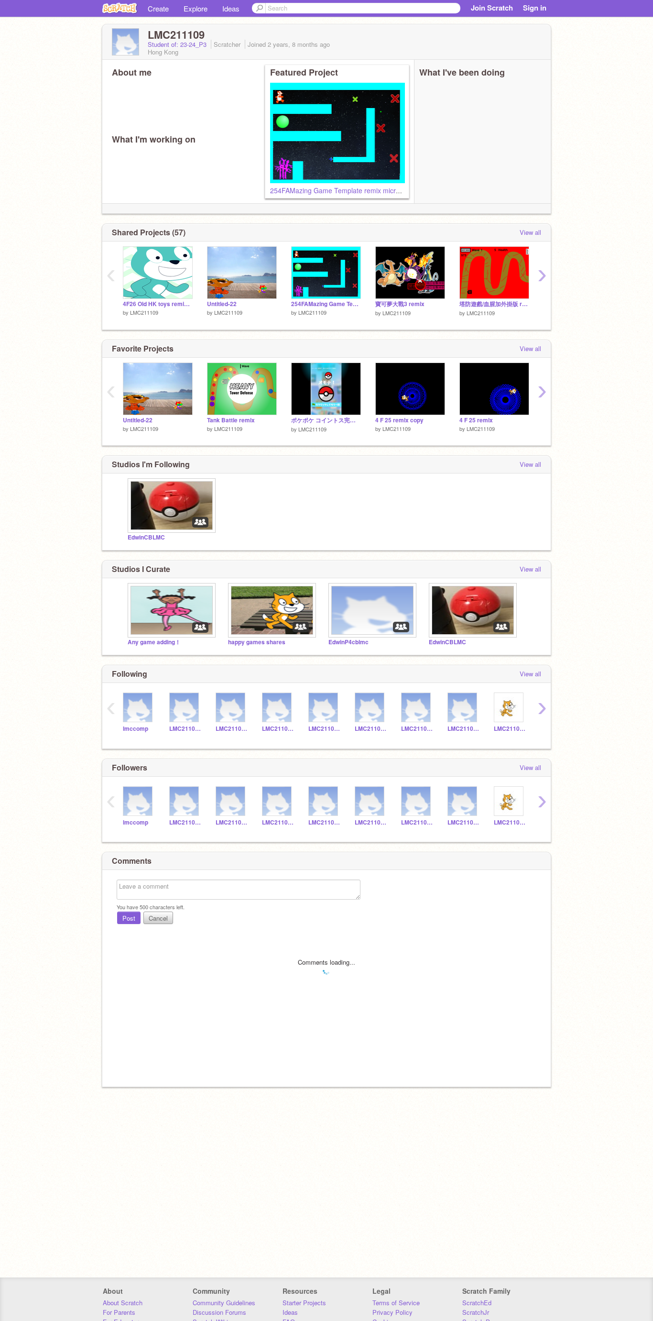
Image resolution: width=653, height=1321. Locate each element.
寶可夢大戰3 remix (399, 304)
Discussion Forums (219, 1312)
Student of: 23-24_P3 (178, 44)
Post (128, 918)
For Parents (119, 1312)
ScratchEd (476, 1302)
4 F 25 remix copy (399, 420)
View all (530, 232)
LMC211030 (371, 729)
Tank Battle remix (231, 420)
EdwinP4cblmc (348, 642)
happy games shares (256, 642)
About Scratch (122, 1302)
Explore (195, 8)
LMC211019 (510, 729)
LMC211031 (417, 729)
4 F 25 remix (476, 420)
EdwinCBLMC (146, 537)
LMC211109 (144, 312)
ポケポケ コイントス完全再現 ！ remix (326, 420)
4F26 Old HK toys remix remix (158, 304)
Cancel (158, 918)
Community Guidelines (224, 1302)
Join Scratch (492, 7)
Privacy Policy (392, 1312)
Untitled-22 (222, 304)
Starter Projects (304, 1302)
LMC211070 (232, 729)
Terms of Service (396, 1302)
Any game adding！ (154, 642)
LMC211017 (185, 729)
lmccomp (135, 729)
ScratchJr (475, 1312)
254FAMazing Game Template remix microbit (338, 190)
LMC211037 (324, 729)
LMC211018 (463, 729)
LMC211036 (278, 729)
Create (158, 8)
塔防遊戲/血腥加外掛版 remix (494, 304)
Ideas (230, 8)
